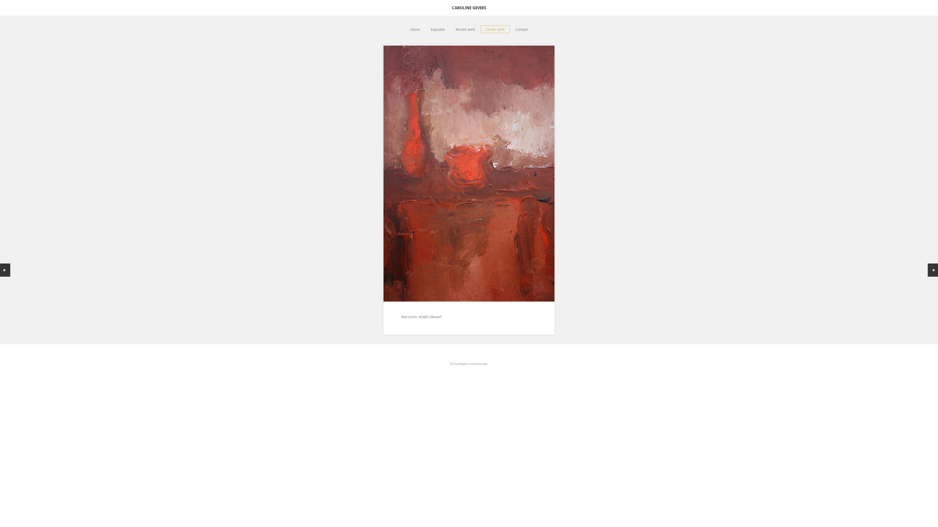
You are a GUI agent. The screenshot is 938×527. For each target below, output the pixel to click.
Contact (521, 29)
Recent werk (465, 29)
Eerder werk (495, 29)
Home (415, 29)
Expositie (438, 29)
